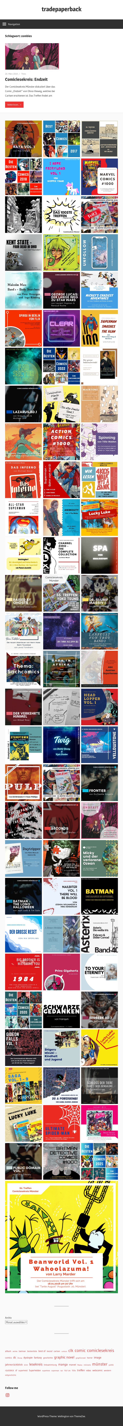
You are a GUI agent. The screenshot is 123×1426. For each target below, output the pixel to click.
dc (14, 1357)
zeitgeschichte (10, 1375)
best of (41, 1351)
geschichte (48, 1358)
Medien (79, 1365)
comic (80, 1350)
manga (63, 1364)
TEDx (74, 1370)
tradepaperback (61, 9)
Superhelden (35, 1370)
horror (90, 1358)
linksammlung (50, 1365)
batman (22, 1351)
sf (16, 1370)
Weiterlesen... (13, 104)
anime (15, 1351)
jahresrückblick (14, 1364)
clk (70, 1350)
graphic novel (64, 1357)
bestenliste (32, 1351)
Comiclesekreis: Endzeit (26, 79)
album (8, 1351)
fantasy (38, 1357)
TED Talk (67, 1371)
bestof (49, 1351)
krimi (26, 1365)
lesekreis (35, 1364)
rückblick (9, 1370)
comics (8, 1357)
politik (111, 1365)
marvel (72, 1364)
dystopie (28, 1357)
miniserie (87, 1365)
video (88, 1370)
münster (99, 1364)
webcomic (97, 1370)
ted (61, 1371)
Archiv (8, 1317)
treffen (81, 1370)
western (107, 1370)
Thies (23, 73)
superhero (46, 1370)
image (97, 1357)
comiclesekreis (100, 1350)
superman (55, 1370)
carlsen (57, 1351)
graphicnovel (81, 1358)
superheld (23, 1370)
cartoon (64, 1351)
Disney (20, 1358)
